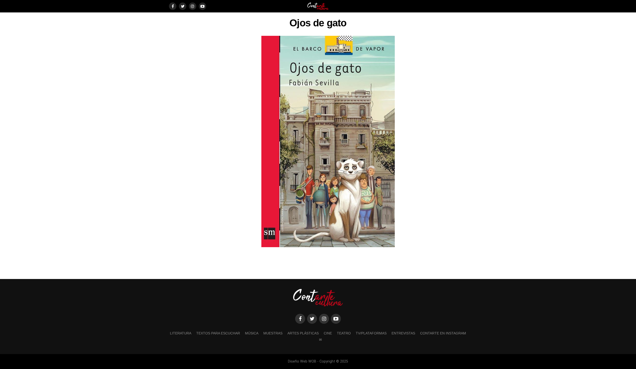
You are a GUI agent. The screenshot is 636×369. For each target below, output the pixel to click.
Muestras (272, 333)
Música (251, 333)
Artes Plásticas (303, 333)
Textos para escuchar (218, 333)
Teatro (344, 333)
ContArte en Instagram (443, 333)
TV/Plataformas (371, 333)
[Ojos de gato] (328, 245)
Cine (328, 333)
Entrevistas (403, 333)
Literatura (180, 333)
